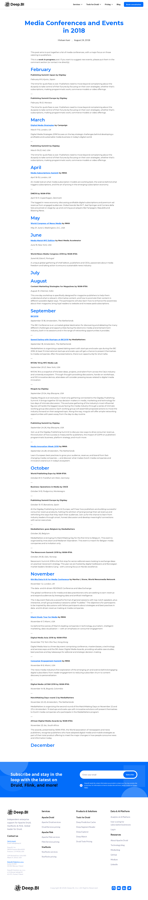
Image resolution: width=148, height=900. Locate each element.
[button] (78, 4)
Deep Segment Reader (85, 827)
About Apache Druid (119, 840)
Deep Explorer (82, 832)
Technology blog (118, 845)
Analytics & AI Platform (120, 817)
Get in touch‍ (11, 841)
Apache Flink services (51, 837)
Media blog (115, 850)
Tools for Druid (92, 4)
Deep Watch (81, 836)
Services (76, 4)
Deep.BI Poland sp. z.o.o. (15, 862)
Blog (118, 4)
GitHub (114, 855)
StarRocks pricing (49, 856)
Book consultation (133, 4)
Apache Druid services (51, 822)
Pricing (108, 4)
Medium (114, 859)
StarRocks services (50, 852)
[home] (14, 4)
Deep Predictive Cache (86, 822)
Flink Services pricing (50, 842)
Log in (113, 829)
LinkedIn (114, 864)
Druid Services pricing (51, 827)
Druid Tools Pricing (84, 841)
